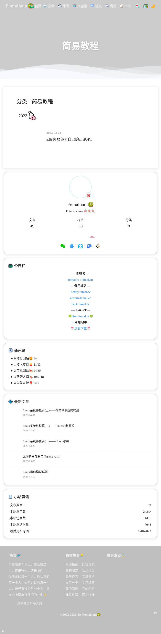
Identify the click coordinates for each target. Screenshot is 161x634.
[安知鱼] (111, 578)
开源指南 (72, 564)
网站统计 (88, 595)
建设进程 (72, 595)
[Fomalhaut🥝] (111, 566)
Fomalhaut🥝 (19, 5)
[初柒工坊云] (145, 578)
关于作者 (72, 576)
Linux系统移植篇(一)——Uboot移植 (46, 441)
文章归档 (88, 576)
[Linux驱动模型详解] (14, 474)
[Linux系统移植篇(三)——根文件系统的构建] (14, 413)
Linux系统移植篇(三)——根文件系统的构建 (51, 410)
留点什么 (88, 570)
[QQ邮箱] (89, 246)
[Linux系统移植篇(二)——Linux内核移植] (14, 428)
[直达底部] (155, 621)
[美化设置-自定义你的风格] (144, 6)
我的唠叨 (88, 588)
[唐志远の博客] (134, 566)
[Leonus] (134, 578)
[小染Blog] (122, 578)
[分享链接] (155, 604)
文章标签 (88, 582)
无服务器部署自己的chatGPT (68, 139)
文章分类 (72, 582)
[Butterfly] (122, 566)
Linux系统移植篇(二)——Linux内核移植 (49, 425)
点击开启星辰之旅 (29, 603)
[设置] (155, 596)
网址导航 (88, 564)
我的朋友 (72, 570)
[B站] (80, 246)
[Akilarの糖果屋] (145, 566)
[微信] (62, 246)
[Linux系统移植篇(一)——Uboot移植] (14, 443)
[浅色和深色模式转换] (152, 6)
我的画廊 (72, 588)
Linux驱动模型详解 (35, 472)
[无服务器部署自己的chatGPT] (30, 136)
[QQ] (71, 246)
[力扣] (98, 246)
